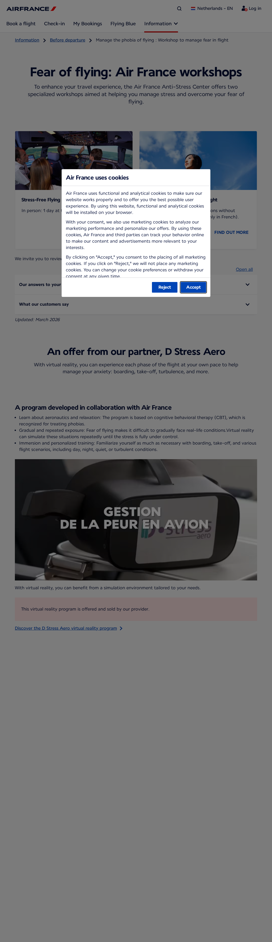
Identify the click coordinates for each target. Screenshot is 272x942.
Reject (165, 287)
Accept (193, 287)
